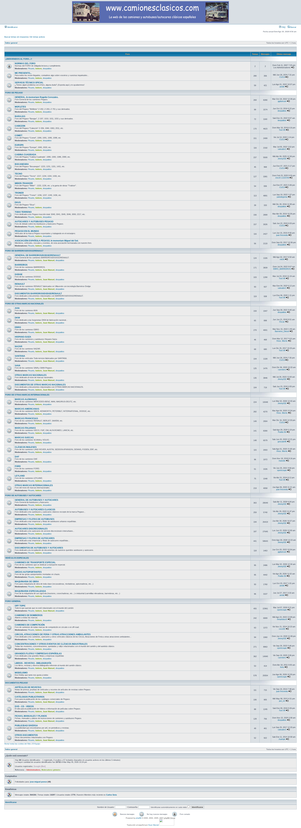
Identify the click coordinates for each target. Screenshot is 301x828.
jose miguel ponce (38, 782)
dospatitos (47, 68)
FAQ (283, 27)
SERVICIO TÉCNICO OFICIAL (29, 82)
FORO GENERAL (13, 601)
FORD (18, 466)
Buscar (293, 27)
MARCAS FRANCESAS (26, 418)
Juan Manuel (49, 260)
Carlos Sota (111, 795)
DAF (17, 456)
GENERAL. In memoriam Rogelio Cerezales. (36, 97)
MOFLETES (20, 107)
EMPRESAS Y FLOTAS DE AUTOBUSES (34, 519)
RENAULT (20, 284)
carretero (282, 370)
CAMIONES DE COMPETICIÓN (30, 625)
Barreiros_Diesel (282, 331)
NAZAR (18, 346)
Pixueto (31, 68)
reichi (282, 259)
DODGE (18, 274)
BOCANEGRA (22, 164)
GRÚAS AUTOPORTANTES (28, 572)
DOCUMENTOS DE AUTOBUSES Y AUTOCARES (39, 548)
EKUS (18, 202)
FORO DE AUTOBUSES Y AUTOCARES (23, 495)
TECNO (18, 174)
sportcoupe (282, 470)
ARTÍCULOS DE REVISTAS (28, 687)
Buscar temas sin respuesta (16, 37)
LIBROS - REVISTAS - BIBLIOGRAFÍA (33, 663)
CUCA (282, 77)
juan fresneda (282, 235)
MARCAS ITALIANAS (25, 428)
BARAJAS (20, 116)
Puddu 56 (282, 432)
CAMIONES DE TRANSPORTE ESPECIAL (35, 562)
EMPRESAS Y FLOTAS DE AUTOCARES (35, 538)
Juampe (282, 739)
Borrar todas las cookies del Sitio (18, 744)
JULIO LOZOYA (282, 178)
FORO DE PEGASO (14, 93)
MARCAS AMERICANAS (27, 409)
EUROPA (19, 145)
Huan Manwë (153, 825)
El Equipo (36, 744)
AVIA (17, 308)
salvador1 (282, 149)
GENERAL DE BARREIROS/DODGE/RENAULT (37, 255)
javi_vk (282, 701)
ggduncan (282, 101)
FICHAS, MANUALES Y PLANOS (31, 716)
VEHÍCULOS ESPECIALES (17, 558)
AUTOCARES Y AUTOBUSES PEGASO (34, 221)
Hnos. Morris (281, 341)
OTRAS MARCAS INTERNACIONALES (34, 485)
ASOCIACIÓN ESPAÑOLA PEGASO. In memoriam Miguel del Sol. (46, 240)
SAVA (17, 365)
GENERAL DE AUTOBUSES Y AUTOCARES (36, 500)
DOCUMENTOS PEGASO (16, 683)
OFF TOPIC (20, 606)
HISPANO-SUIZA (23, 337)
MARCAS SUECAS (24, 437)
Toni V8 (282, 130)
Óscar (282, 322)
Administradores (33, 770)
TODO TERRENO (23, 212)
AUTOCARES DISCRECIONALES (31, 528)
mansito (282, 461)
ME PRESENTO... (23, 73)
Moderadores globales (50, 770)
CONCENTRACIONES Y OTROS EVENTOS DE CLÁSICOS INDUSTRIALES (51, 644)
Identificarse (12, 27)
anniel (282, 87)
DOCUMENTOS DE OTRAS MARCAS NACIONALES (40, 384)
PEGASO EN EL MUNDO (27, 231)
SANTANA (20, 356)
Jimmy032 (282, 159)
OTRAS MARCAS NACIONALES (31, 375)
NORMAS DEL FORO (25, 63)
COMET (18, 135)
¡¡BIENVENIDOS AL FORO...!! (18, 59)
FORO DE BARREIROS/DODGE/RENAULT (24, 251)
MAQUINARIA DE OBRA (27, 581)
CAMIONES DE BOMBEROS (29, 615)
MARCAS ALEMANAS (26, 399)
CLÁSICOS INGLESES (26, 447)
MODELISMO (21, 672)
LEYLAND (20, 476)
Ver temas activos (37, 37)
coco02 (282, 629)
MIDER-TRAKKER (24, 183)
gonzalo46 (282, 442)
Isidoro (38, 68)
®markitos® (282, 619)
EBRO (18, 327)
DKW (17, 318)
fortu (282, 667)
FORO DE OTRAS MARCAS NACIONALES (24, 304)
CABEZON (20, 126)
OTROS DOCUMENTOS (26, 735)
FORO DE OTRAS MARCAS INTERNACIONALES (27, 395)
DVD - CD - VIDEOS (24, 706)
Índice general (11, 43)
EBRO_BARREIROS (282, 269)
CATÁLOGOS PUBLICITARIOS (29, 697)
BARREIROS (21, 265)
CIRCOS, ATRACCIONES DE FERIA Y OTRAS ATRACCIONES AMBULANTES (53, 634)
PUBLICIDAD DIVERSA (26, 725)
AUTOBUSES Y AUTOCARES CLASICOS (35, 509)
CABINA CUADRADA (25, 154)
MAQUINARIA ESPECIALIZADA (30, 591)
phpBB (138, 818)
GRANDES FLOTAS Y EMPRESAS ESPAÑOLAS (38, 653)
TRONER (19, 193)
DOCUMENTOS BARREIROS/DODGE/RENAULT (38, 293)
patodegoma (282, 197)
